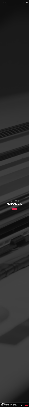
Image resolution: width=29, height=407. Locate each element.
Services (11, 2)
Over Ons (14, 208)
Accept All (26, 405)
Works (14, 2)
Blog (20, 2)
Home (9, 2)
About (16, 2)
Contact (18, 2)
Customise (19, 405)
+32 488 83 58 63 (25, 2)
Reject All (23, 405)
